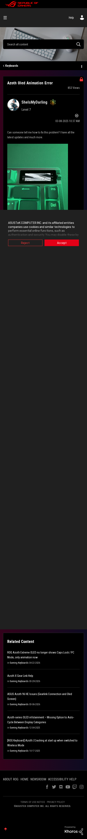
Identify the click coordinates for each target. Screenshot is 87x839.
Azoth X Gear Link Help (20, 675)
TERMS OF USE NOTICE (32, 802)
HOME (24, 779)
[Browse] (6, 18)
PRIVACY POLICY (56, 802)
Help (71, 17)
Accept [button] (62, 243)
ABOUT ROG (10, 779)
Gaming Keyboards (19, 662)
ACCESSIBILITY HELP (62, 779)
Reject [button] (25, 243)
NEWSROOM (38, 779)
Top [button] (5, 829)
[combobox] (43, 44)
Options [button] (81, 65)
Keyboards (11, 65)
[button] (37, 184)
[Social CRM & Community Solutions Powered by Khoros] (74, 830)
